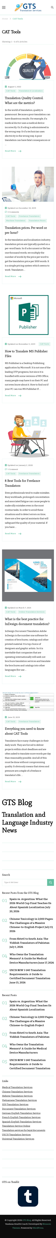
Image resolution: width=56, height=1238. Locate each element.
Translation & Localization (31, 91)
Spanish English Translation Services (21, 1121)
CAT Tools (10, 91)
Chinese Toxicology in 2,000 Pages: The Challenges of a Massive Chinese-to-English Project (31, 923)
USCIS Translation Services (16, 1134)
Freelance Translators (29, 216)
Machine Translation (15, 221)
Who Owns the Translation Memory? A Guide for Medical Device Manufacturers (28, 958)
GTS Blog (26, 1220)
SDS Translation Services (15, 1104)
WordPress (38, 1228)
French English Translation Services (21, 1117)
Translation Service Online (16, 1126)
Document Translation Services (19, 1108)
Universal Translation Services (18, 1138)
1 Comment (13, 469)
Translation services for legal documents (23, 1130)
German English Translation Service (21, 1113)
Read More (10, 151)
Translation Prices (37, 221)
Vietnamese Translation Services (19, 1100)
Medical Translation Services (17, 1087)
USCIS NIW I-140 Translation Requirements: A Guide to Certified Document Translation (30, 974)
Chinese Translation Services (17, 1091)
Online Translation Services (32, 612)
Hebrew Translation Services (17, 1096)
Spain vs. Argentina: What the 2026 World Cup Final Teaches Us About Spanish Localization (30, 903)
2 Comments (13, 212)
